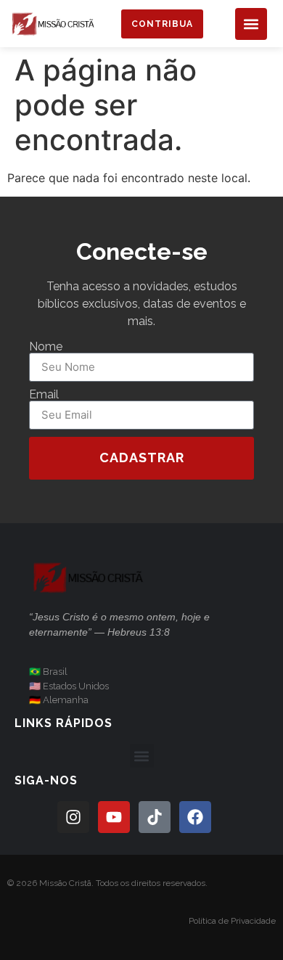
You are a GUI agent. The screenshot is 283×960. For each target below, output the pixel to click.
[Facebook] (195, 817)
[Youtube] (114, 817)
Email (44, 395)
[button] (251, 24)
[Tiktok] (155, 817)
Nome (45, 347)
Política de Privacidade (232, 921)
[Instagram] (73, 817)
